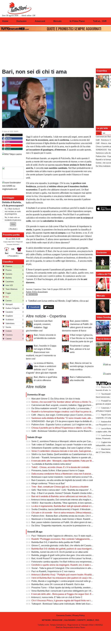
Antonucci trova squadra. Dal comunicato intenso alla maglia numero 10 (65, 499)
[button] (13, 224)
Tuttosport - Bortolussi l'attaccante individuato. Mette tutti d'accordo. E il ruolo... (68, 604)
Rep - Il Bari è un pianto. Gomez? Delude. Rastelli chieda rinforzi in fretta (66, 493)
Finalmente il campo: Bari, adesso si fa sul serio (80, 349)
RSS (97, 620)
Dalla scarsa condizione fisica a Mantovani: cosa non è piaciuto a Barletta (66, 474)
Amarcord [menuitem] (40, 21)
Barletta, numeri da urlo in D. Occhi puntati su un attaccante (59, 552)
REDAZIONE (57, 620)
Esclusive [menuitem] (22, 21)
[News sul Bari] (19, 8)
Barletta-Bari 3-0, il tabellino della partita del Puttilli (55, 542)
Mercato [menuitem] (57, 21)
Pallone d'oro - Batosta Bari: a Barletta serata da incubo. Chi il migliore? (65, 516)
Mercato (101, 296)
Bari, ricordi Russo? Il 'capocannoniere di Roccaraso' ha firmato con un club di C (69, 558)
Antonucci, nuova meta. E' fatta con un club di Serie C (56, 597)
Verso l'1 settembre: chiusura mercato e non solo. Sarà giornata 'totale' (65, 451)
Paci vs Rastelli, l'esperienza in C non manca (53, 571)
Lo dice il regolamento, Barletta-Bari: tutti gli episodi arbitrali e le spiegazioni (67, 506)
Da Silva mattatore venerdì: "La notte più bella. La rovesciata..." (61, 408)
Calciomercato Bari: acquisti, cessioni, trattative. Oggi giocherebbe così (65, 405)
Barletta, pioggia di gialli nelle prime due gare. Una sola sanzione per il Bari (67, 555)
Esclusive (102, 252)
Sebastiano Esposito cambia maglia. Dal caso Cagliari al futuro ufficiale (65, 448)
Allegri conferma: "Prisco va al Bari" (48, 483)
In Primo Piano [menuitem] (77, 21)
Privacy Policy (79, 615)
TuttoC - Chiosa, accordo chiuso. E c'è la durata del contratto (60, 467)
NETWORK (46, 620)
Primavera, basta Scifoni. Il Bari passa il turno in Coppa (57, 470)
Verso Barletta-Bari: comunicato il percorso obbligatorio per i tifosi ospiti (65, 591)
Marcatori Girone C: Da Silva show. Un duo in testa (55, 399)
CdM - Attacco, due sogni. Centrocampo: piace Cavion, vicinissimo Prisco (66, 415)
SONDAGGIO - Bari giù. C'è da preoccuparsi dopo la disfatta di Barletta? (66, 421)
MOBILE (90, 620)
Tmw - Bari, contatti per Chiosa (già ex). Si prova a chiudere (59, 487)
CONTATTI (81, 620)
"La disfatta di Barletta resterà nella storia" (51, 464)
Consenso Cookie (63, 615)
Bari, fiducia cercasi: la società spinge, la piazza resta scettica (82, 366)
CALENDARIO (70, 620)
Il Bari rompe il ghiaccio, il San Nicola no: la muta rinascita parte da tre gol (81, 338)
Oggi (99, 133)
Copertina (37, 289)
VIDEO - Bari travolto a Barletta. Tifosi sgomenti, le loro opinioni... (62, 503)
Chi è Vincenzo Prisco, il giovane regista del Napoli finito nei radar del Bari (67, 600)
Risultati (13, 229)
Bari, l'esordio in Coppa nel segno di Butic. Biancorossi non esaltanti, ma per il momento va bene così (41, 352)
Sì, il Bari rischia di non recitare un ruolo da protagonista (13, 211)
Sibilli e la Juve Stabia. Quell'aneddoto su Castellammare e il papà (63, 454)
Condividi (34, 307)
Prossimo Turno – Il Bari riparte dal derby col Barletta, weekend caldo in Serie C (69, 587)
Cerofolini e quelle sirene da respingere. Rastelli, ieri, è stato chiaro (63, 565)
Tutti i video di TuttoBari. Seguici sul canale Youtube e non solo (61, 444)
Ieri (104, 133)
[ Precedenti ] (13, 256)
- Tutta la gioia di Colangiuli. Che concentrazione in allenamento (65, 568)
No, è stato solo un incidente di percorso (13, 218)
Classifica (8, 262)
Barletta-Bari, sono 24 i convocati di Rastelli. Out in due (57, 584)
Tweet (50, 307)
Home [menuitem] (5, 21)
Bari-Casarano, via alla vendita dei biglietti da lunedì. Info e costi (62, 480)
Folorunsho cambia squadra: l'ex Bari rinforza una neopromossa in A (64, 562)
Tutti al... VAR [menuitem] (100, 21)
